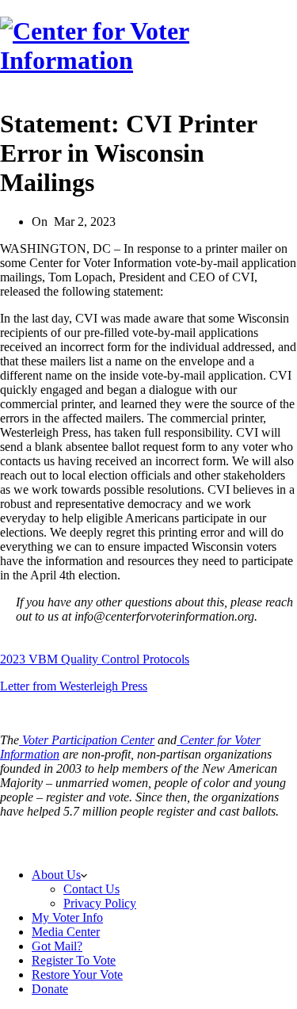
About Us (56, 874)
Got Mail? (57, 946)
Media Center (66, 931)
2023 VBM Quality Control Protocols (94, 659)
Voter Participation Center (86, 740)
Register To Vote (74, 960)
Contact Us (91, 889)
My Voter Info (67, 917)
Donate (50, 989)
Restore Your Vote (77, 974)
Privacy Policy (226, 837)
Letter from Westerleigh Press (73, 686)
